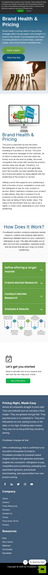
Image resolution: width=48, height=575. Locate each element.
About (5, 498)
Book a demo (13, 50)
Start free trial (13, 57)
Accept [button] (20, 11)
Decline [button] (28, 11)
